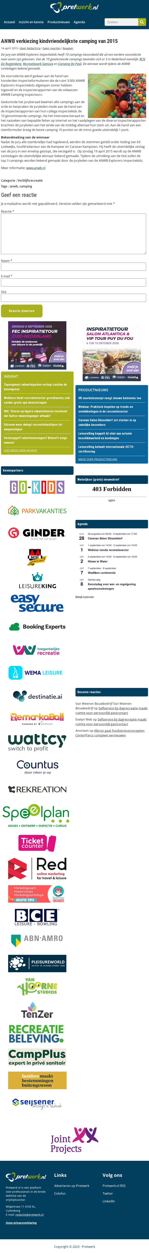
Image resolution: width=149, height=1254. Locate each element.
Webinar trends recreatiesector (108, 550)
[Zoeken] (142, 22)
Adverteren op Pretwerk (71, 1186)
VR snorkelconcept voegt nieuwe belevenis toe (109, 398)
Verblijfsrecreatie (30, 180)
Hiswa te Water (97, 561)
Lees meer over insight (20, 450)
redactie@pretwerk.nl (30, 1214)
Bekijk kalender (84, 597)
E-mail (6, 276)
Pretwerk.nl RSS (114, 1186)
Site (3, 291)
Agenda (79, 22)
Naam (6, 260)
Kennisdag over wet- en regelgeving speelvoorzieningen (112, 586)
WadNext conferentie (102, 573)
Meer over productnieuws (97, 459)
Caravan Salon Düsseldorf (105, 538)
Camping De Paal (69, 64)
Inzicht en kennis (31, 22)
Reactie (7, 211)
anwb (14, 186)
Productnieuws (59, 22)
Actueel (9, 22)
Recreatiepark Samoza (38, 64)
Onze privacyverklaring (21, 1223)
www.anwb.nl (35, 168)
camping (25, 186)
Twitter (108, 1193)
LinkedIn (109, 1201)
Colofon (60, 1193)
